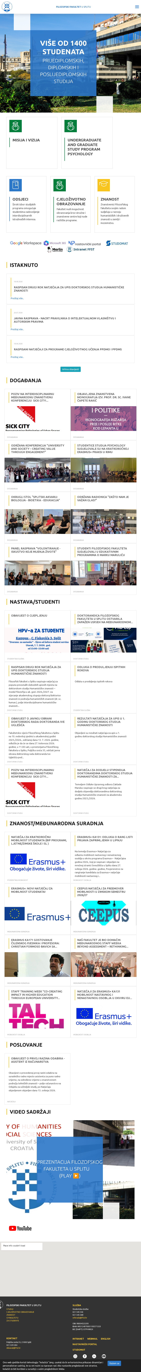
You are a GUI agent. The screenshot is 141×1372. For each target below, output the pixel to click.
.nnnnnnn (67, 118)
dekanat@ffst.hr (13, 1348)
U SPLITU (73, 7)
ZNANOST (10, 1315)
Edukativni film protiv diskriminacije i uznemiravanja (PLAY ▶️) (69, 1169)
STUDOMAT (79, 1350)
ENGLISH (105, 1339)
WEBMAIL (92, 1339)
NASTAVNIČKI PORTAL (85, 1344)
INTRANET (78, 1339)
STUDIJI (9, 1309)
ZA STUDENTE (12, 1321)
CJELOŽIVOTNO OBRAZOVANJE (20, 1312)
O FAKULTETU (12, 1318)
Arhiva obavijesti (70, 369)
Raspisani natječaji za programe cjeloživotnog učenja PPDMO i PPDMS (68, 349)
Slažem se (114, 1363)
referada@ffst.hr (80, 1318)
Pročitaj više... (17, 298)
